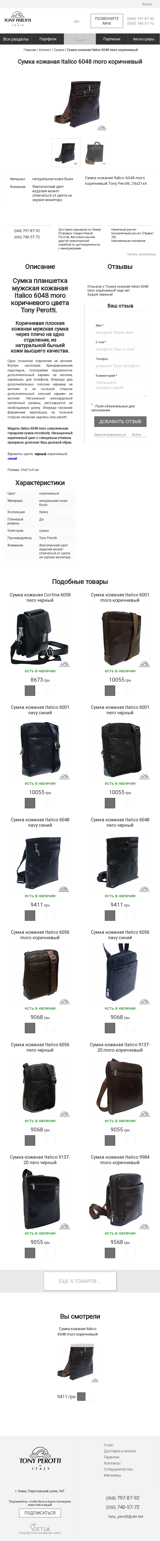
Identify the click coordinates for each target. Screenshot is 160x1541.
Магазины (112, 1475)
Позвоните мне (107, 21)
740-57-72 (140, 23)
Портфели (47, 39)
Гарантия (111, 1457)
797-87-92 (140, 19)
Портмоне (111, 39)
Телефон (102, 359)
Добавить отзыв (120, 421)
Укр (77, 29)
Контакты (112, 1463)
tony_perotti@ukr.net (125, 1516)
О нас (108, 1445)
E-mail (101, 342)
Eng (77, 36)
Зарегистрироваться (110, 435)
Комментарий (106, 375)
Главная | (31, 50)
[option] (80, 103)
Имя (100, 325)
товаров (85, 1281)
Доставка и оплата (120, 1451)
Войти (136, 435)
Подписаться (40, 1512)
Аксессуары (143, 39)
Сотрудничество (118, 1469)
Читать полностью (141, 254)
